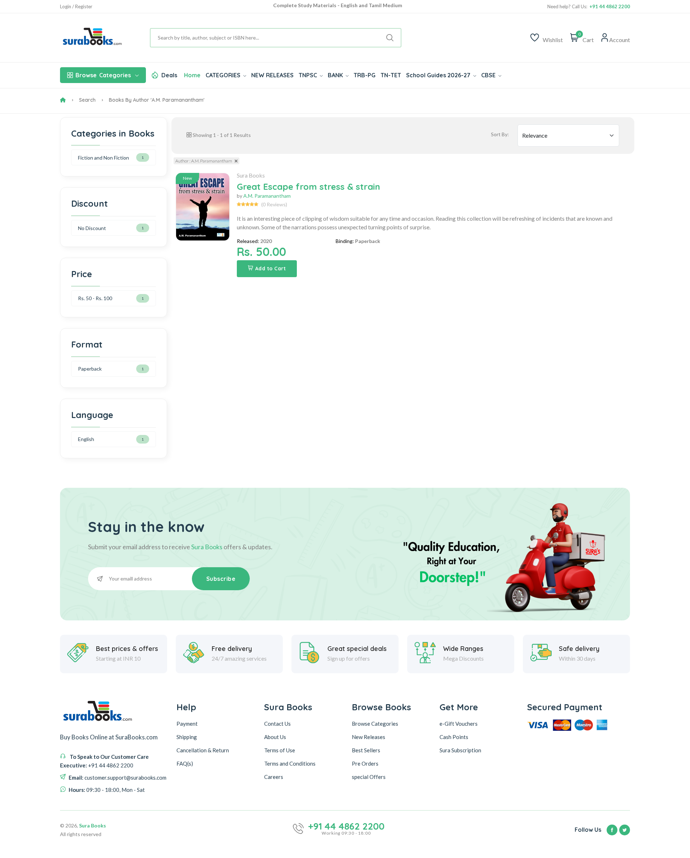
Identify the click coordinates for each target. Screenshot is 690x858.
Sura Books (251, 175)
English (86, 439)
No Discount (92, 228)
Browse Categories (375, 723)
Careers (273, 777)
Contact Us (277, 723)
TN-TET (391, 75)
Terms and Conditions (290, 763)
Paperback (90, 369)
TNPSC (308, 75)
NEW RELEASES (272, 75)
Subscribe (221, 578)
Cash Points (454, 737)
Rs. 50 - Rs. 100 (95, 298)
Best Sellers (366, 750)
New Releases (368, 737)
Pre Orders (365, 763)
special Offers (369, 777)
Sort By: (500, 134)
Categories (103, 75)
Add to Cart (270, 268)
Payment (187, 723)
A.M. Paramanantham (267, 196)
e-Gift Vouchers (459, 723)
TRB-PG (365, 75)
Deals (169, 75)
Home (192, 75)
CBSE (489, 75)
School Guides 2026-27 (439, 75)
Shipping (186, 737)
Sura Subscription (460, 750)
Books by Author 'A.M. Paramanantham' (156, 100)
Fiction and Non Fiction (103, 158)
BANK (336, 75)
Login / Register (76, 6)
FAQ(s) (184, 763)
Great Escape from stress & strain (308, 186)
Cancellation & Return (202, 750)
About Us (275, 737)
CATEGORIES (224, 75)
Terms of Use (279, 750)
